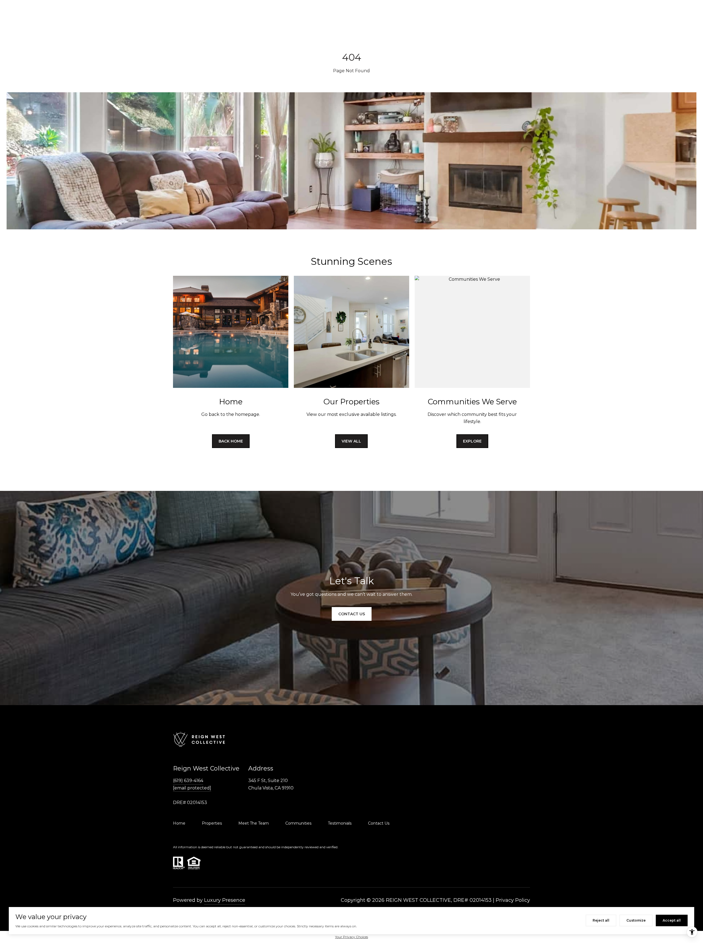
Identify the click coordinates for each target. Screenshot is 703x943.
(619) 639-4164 (188, 780)
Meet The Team (253, 823)
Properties (212, 823)
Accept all (672, 920)
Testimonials (340, 823)
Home (179, 823)
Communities (298, 823)
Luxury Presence (224, 900)
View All (351, 441)
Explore (472, 441)
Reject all (601, 920)
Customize (636, 920)
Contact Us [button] (351, 613)
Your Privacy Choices (351, 937)
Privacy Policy (513, 900)
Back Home (231, 441)
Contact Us (378, 823)
